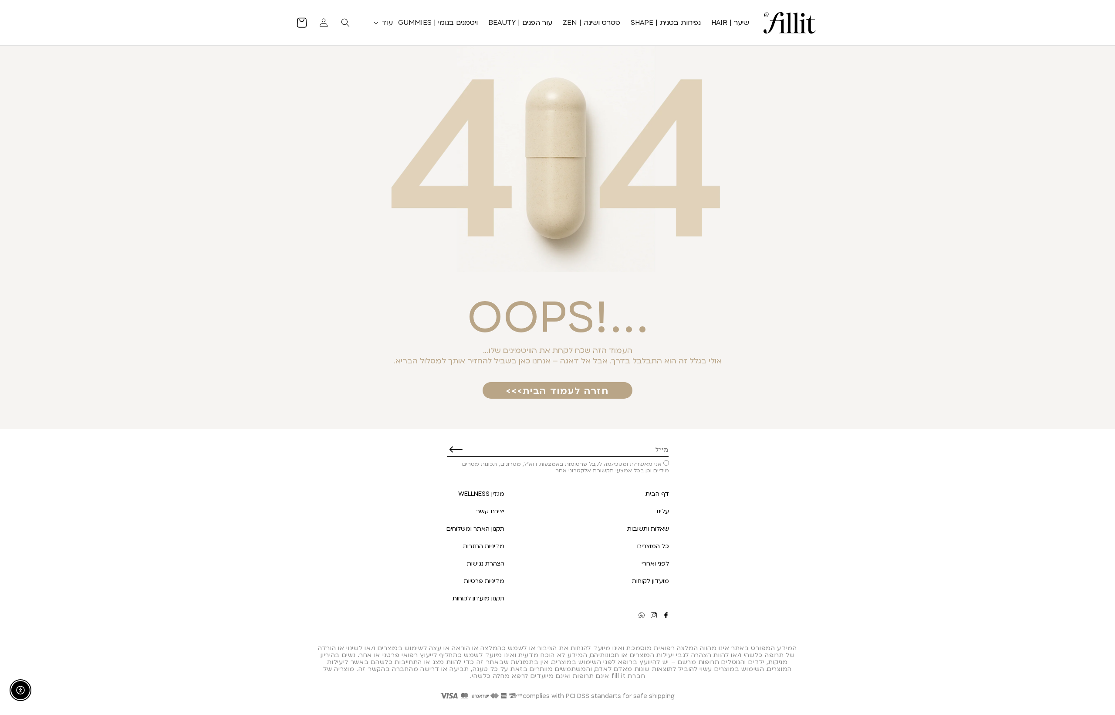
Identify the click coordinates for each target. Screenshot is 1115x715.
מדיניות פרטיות (484, 580)
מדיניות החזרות (483, 546)
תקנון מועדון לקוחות (478, 598)
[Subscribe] (456, 449)
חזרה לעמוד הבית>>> (557, 390)
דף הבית (657, 493)
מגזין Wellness (481, 493)
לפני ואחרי (655, 563)
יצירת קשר (490, 511)
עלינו (663, 511)
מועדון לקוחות (650, 580)
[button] (381, 22)
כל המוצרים (653, 546)
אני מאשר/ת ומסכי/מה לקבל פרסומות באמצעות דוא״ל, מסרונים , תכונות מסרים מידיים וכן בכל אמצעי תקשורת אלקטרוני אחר (565, 467)
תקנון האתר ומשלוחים (475, 528)
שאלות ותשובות (648, 528)
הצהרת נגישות (485, 563)
